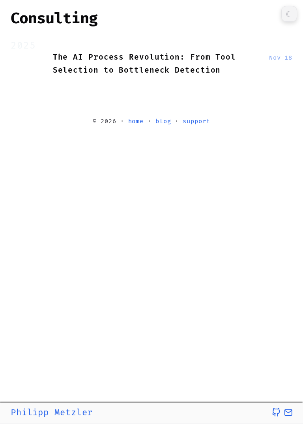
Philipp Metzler (52, 412)
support (196, 121)
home (136, 121)
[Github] (276, 412)
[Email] (288, 412)
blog (163, 121)
